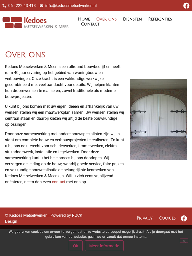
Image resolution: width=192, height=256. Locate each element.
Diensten (132, 19)
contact (58, 182)
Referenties (160, 19)
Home (84, 19)
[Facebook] (186, 5)
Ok (75, 245)
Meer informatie (104, 245)
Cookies (167, 218)
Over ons (106, 19)
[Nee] (184, 240)
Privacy (144, 218)
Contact (90, 24)
